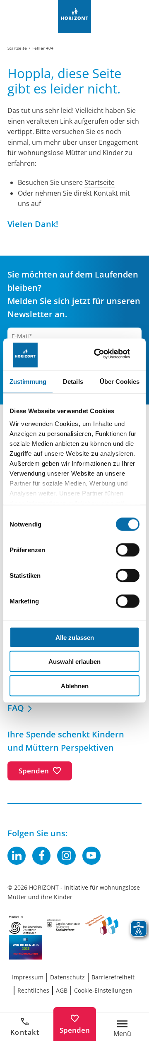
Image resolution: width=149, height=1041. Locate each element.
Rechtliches (33, 990)
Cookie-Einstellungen (103, 990)
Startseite (99, 182)
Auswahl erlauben (74, 661)
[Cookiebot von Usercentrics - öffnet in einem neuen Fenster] (105, 354)
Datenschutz (67, 977)
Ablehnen (75, 685)
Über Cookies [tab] (119, 381)
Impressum (27, 977)
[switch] (127, 549)
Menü (122, 1033)
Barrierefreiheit (113, 977)
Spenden (75, 1030)
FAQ (15, 707)
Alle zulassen (74, 637)
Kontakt (25, 1032)
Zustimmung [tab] (28, 381)
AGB (61, 990)
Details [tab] (73, 381)
